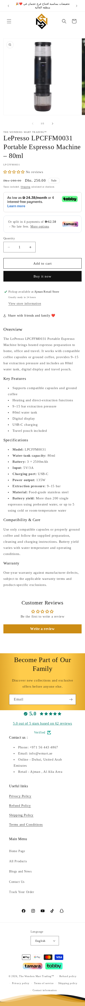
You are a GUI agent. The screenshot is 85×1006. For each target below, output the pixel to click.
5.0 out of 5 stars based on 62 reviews (42, 723)
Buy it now (42, 276)
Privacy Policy (20, 796)
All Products (18, 861)
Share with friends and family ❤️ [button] (31, 315)
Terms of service (44, 983)
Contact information (45, 990)
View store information (24, 303)
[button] (9, 21)
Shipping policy (68, 983)
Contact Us (16, 882)
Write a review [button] (42, 629)
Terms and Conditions (26, 824)
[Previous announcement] (8, 6)
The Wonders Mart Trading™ (36, 976)
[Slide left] (33, 124)
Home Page (17, 851)
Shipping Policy (21, 815)
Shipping (25, 187)
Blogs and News (20, 871)
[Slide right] (53, 124)
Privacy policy (20, 983)
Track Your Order (21, 892)
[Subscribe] (71, 699)
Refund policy (67, 976)
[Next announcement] (77, 6)
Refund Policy (20, 805)
